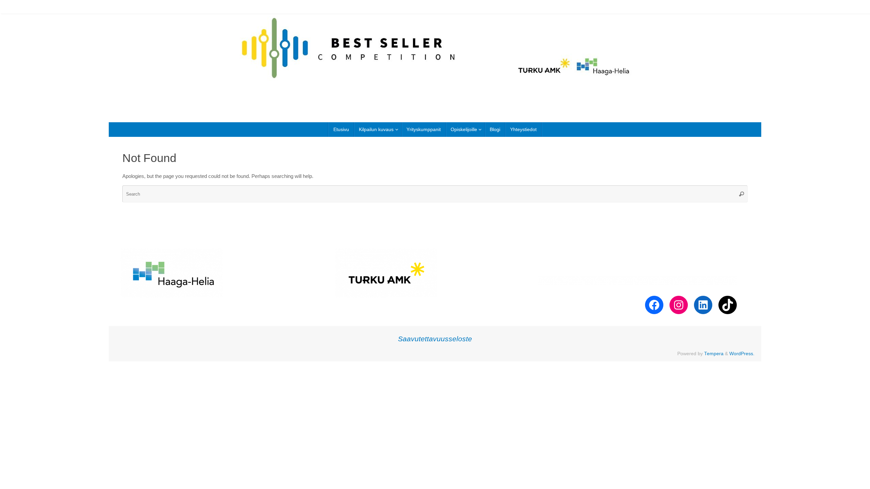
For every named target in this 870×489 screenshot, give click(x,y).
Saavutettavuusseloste (435, 339)
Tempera (714, 353)
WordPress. (741, 353)
